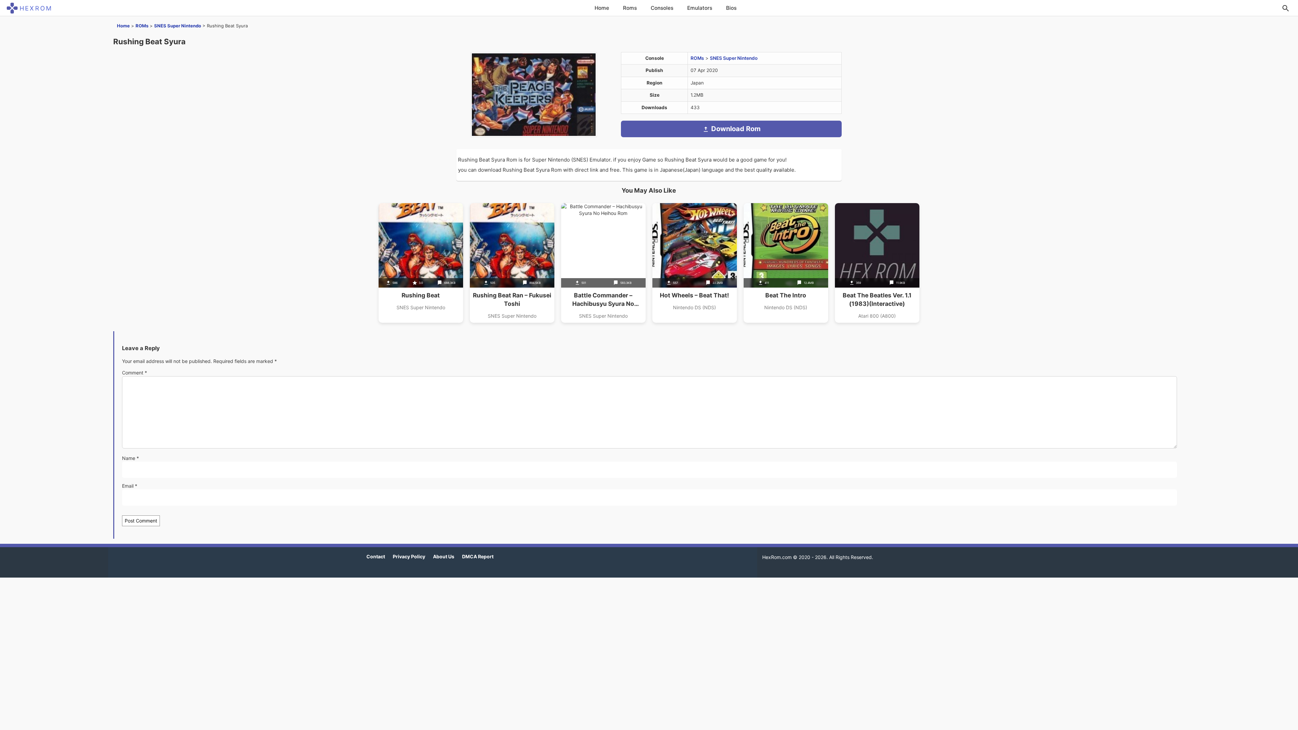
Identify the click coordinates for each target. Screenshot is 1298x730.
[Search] (1285, 8)
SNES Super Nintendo (177, 25)
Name (130, 458)
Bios (731, 8)
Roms (630, 8)
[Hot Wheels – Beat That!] (694, 263)
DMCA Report (478, 556)
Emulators (699, 8)
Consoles (662, 8)
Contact (375, 556)
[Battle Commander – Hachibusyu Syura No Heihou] (603, 263)
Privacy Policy (409, 556)
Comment (134, 372)
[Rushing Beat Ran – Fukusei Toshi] (512, 263)
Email (129, 486)
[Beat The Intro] (786, 263)
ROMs (142, 25)
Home (602, 8)
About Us (443, 556)
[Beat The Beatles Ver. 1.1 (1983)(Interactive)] (877, 263)
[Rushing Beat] (421, 263)
